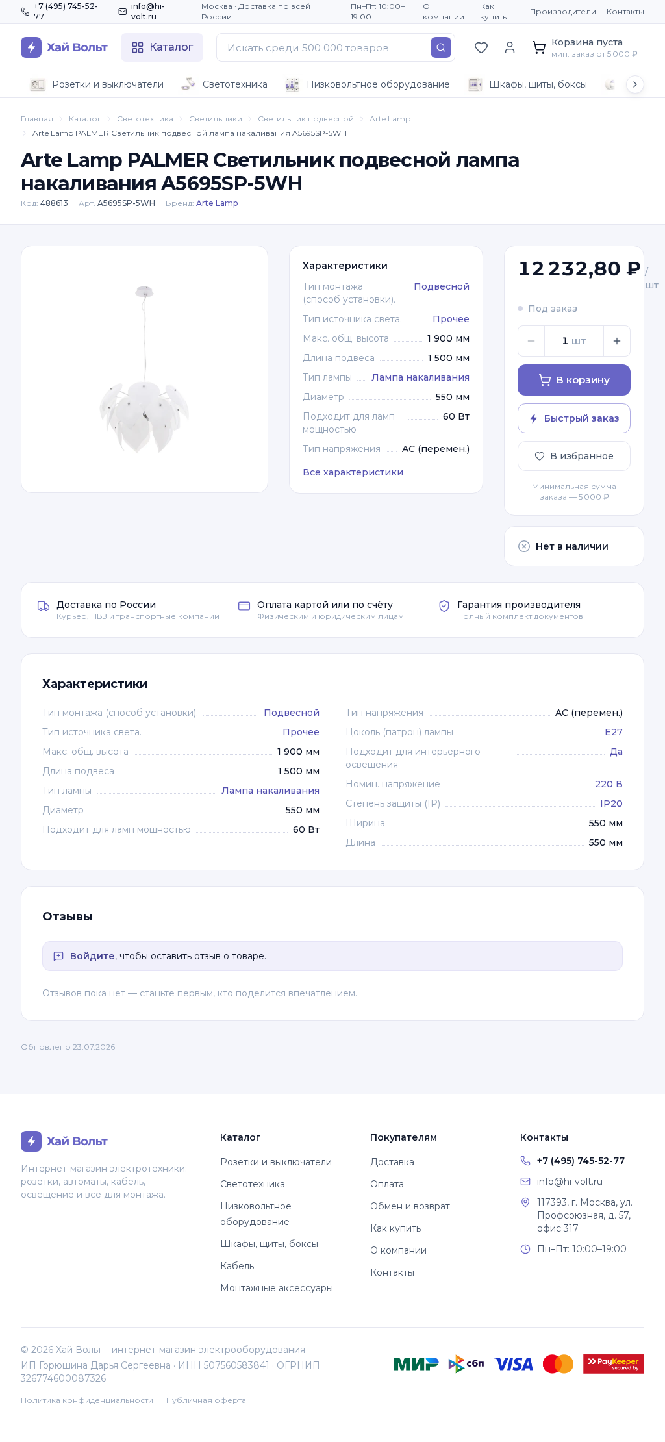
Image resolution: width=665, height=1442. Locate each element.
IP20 (611, 803)
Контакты (625, 11)
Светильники (215, 118)
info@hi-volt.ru (148, 11)
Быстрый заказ (582, 418)
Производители (563, 11)
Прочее (451, 319)
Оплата (387, 1184)
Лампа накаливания (420, 377)
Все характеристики (353, 472)
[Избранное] (481, 47)
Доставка (392, 1162)
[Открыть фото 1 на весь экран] (144, 369)
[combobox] (335, 47)
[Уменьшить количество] (531, 341)
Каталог (85, 118)
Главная (37, 118)
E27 (614, 732)
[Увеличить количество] (617, 341)
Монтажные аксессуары (276, 1288)
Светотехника (235, 84)
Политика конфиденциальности (87, 1400)
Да (616, 751)
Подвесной (442, 286)
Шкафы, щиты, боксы (538, 84)
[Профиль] (510, 47)
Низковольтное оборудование (378, 84)
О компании (443, 11)
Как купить (493, 11)
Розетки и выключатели (108, 84)
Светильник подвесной (306, 118)
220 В (609, 784)
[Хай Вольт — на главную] (64, 47)
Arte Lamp (390, 118)
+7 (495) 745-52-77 (66, 11)
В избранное (582, 456)
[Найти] (441, 47)
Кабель (237, 1266)
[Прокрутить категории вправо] (635, 84)
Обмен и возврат (410, 1206)
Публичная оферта (206, 1400)
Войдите (92, 956)
